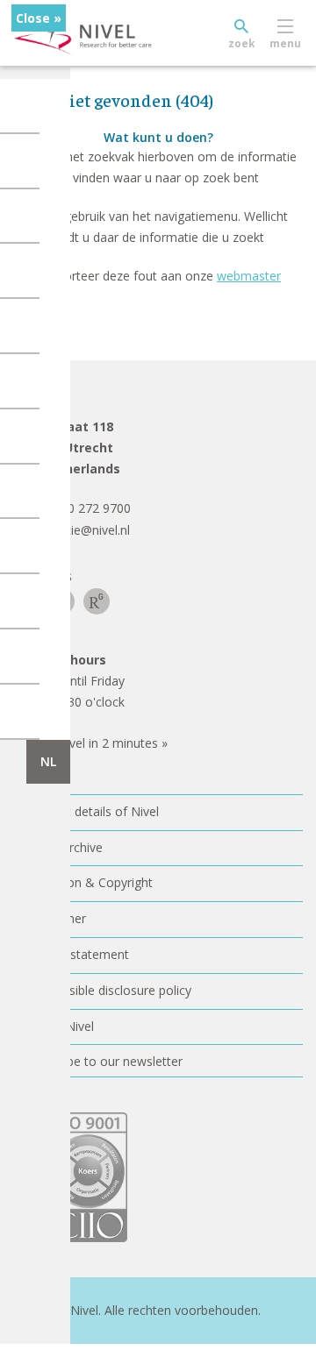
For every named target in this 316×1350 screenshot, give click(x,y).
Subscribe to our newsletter (104, 1061)
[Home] (123, 33)
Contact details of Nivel (92, 811)
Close (33, 18)
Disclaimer (56, 918)
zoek (241, 43)
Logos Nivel (60, 1026)
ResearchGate (96, 601)
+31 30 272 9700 (83, 508)
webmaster (249, 275)
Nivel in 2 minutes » (112, 743)
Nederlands (48, 762)
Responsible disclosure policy (108, 990)
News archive (64, 847)
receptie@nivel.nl (82, 530)
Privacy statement (77, 954)
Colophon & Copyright (89, 882)
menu (285, 43)
